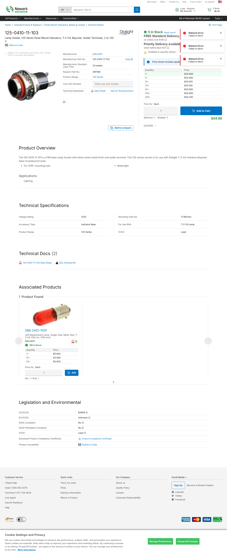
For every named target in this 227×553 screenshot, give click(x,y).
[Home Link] (16, 9)
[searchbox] (102, 10)
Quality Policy (123, 487)
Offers (162, 2)
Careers (120, 492)
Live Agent (10, 497)
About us (120, 482)
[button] (12, 18)
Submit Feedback (14, 502)
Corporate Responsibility (128, 497)
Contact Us (174, 2)
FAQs (63, 487)
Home (8, 24)
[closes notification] (221, 7)
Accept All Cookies (188, 541)
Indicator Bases (96, 24)
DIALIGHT (98, 54)
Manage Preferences (160, 541)
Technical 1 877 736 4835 (18, 492)
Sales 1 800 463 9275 (16, 487)
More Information (27, 550)
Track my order (68, 482)
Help (7, 507)
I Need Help (11, 482)
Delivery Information (71, 492)
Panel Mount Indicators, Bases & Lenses (64, 24)
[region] (113, 541)
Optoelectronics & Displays (27, 24)
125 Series (98, 77)
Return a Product (69, 497)
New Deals (151, 2)
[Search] (137, 10)
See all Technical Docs (122, 90)
